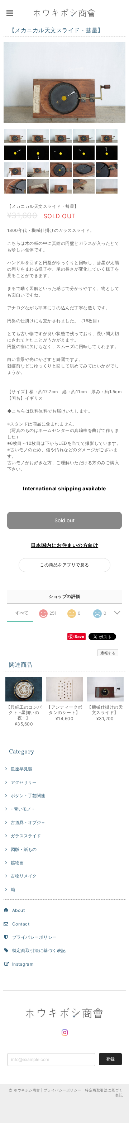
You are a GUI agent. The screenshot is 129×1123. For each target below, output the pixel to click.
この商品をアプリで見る (64, 564)
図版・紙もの (24, 849)
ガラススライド (26, 835)
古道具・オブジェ (28, 822)
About (18, 910)
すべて (22, 613)
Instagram (22, 964)
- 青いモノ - (22, 809)
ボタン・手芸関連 (28, 795)
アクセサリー (24, 782)
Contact (20, 924)
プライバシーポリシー (34, 937)
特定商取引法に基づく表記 (39, 950)
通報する (107, 653)
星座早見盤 (21, 768)
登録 (110, 1059)
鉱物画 (17, 862)
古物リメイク (24, 876)
